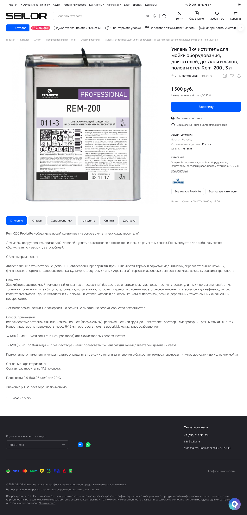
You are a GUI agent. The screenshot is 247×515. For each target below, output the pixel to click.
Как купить (88, 220)
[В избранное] (232, 76)
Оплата (109, 220)
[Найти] (164, 16)
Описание (16, 220)
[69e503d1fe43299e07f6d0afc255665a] (85, 125)
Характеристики (61, 220)
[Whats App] (88, 444)
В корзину (206, 107)
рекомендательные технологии (79, 489)
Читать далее (47, 503)
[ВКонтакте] (80, 444)
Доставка (129, 220)
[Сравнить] (225, 76)
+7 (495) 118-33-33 (197, 4)
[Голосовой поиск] (155, 16)
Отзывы (37, 220)
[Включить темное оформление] (239, 4)
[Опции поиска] (146, 16)
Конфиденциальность (221, 471)
